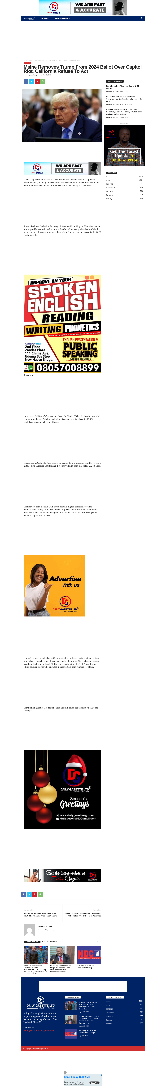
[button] (141, 18)
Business (109, 195)
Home (25, 60)
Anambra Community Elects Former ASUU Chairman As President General (40, 914)
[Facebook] (26, 81)
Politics (31, 60)
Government (110, 188)
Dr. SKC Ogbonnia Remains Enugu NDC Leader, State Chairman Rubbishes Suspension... (89, 1019)
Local (108, 180)
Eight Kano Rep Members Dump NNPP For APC (122, 87)
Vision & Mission (62, 18)
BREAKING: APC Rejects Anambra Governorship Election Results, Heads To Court (124, 98)
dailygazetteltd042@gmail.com (39, 1030)
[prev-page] (97, 942)
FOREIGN (109, 184)
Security (109, 199)
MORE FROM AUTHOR (49, 942)
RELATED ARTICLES (32, 942)
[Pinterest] (37, 81)
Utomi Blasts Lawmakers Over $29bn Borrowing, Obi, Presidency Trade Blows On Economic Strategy (124, 111)
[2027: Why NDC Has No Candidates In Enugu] (89, 955)
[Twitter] (31, 81)
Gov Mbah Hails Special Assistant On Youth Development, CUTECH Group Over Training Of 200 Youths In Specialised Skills (35, 969)
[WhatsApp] (42, 81)
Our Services (46, 18)
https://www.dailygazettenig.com (47, 930)
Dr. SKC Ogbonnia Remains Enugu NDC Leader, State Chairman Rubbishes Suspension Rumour (60, 968)
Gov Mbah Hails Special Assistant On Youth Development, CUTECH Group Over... (88, 1005)
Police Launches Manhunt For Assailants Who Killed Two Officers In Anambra (83, 914)
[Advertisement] (83, 39)
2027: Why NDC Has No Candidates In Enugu (85, 966)
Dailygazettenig (31, 75)
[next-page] (100, 942)
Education (109, 191)
